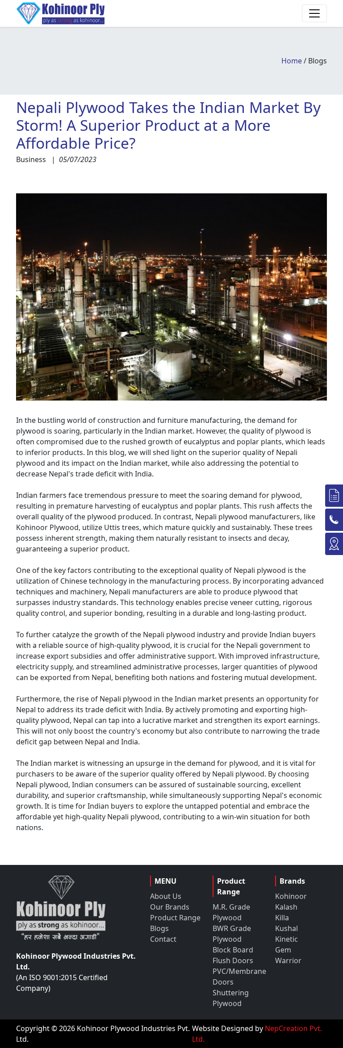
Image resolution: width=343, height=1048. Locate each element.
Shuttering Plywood (231, 998)
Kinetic (286, 939)
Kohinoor (291, 896)
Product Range (175, 918)
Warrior (288, 960)
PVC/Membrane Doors (238, 976)
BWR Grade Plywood (232, 933)
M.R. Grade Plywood (231, 912)
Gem (283, 950)
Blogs (159, 928)
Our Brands (169, 907)
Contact (163, 939)
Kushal (286, 928)
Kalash (286, 907)
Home (291, 61)
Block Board (233, 950)
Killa (282, 918)
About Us (165, 896)
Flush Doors (233, 960)
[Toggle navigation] (314, 13)
